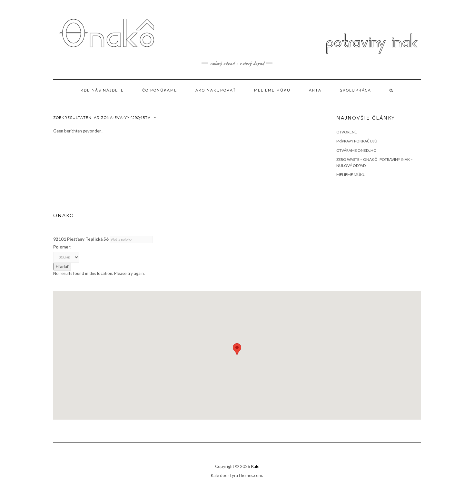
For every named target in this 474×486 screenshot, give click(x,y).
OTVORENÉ (346, 132)
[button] (237, 349)
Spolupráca (355, 90)
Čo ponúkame (159, 90)
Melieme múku (272, 90)
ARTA (315, 90)
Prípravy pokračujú (356, 141)
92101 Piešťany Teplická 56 (81, 239)
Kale (255, 466)
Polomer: (62, 246)
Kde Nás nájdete (102, 90)
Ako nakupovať (215, 90)
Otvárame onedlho (356, 150)
